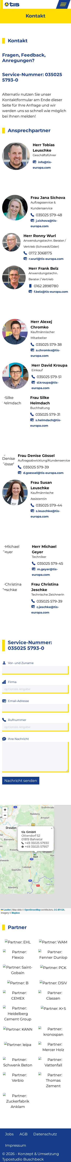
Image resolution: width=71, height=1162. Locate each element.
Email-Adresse (18, 701)
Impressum (15, 1145)
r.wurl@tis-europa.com (46, 259)
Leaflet (7, 909)
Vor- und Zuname (21, 663)
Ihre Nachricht (18, 739)
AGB (23, 1134)
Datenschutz (45, 1134)
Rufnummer (17, 720)
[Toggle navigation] (63, 4)
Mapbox (16, 912)
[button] (35, 856)
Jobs (9, 1134)
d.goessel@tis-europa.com (43, 473)
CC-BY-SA (59, 909)
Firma (12, 682)
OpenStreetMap (32, 909)
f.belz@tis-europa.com (51, 291)
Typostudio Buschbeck (23, 1159)
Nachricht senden (20, 780)
